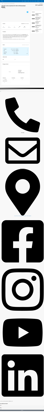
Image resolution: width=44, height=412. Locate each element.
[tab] (27, 12)
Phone (0, 407)
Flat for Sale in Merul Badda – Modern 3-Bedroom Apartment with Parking (38, 18)
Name (0, 405)
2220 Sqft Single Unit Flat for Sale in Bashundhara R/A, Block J (38, 26)
